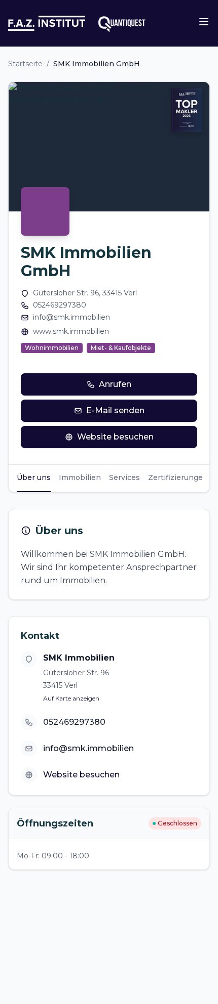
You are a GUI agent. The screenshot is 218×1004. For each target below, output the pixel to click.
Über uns (34, 477)
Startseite (25, 63)
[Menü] (204, 22)
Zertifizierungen (178, 477)
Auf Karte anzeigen (71, 698)
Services (124, 477)
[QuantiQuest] (121, 23)
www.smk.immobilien (71, 331)
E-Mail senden (115, 410)
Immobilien (80, 477)
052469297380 (59, 305)
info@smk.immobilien (71, 317)
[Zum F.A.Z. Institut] (46, 23)
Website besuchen (115, 437)
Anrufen (115, 384)
